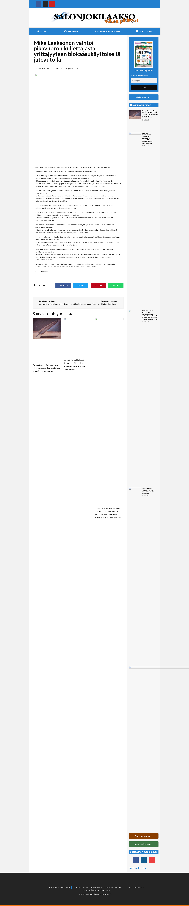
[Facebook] (38, 4)
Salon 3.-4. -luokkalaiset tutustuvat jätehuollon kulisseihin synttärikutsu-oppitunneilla (147, 138)
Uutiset (76, 68)
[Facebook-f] (136, 860)
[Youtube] (52, 4)
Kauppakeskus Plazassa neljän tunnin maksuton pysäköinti (148, 491)
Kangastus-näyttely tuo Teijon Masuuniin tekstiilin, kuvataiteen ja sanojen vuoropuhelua (46, 368)
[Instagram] (45, 4)
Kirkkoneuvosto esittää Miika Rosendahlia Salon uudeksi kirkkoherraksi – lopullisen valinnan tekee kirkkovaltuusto (150, 315)
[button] (143, 97)
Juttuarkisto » (137, 868)
